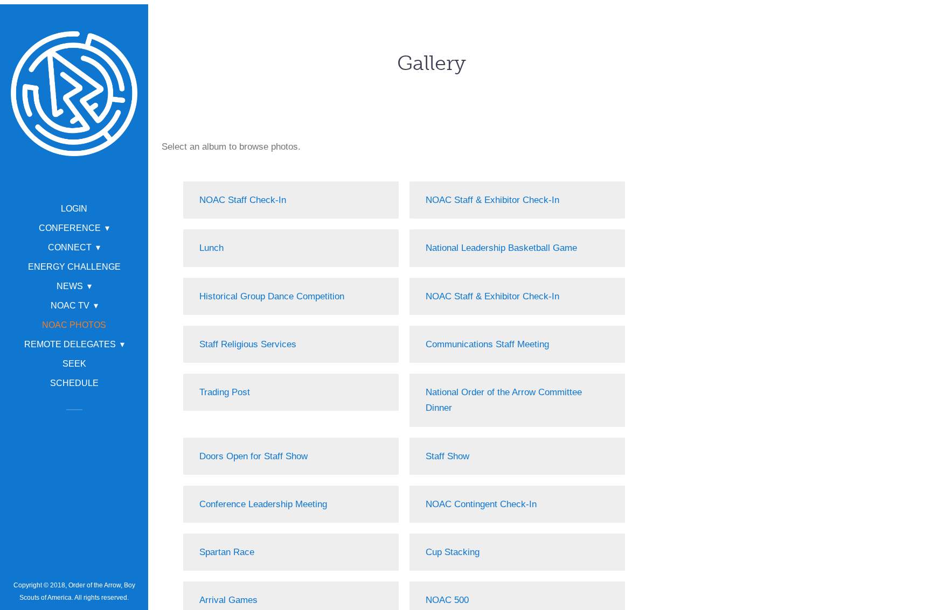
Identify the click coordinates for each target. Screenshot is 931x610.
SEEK (74, 363)
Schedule (74, 383)
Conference (70, 228)
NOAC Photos (74, 324)
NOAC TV (70, 305)
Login (74, 208)
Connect (70, 247)
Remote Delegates (70, 344)
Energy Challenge (74, 266)
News (70, 286)
